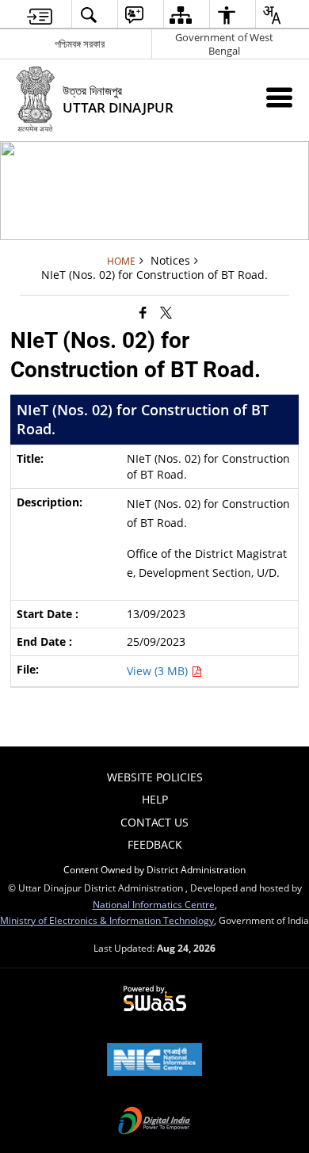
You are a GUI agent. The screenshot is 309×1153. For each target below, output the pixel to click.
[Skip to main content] (39, 14)
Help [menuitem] (155, 799)
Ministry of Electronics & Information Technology (107, 920)
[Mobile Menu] (279, 97)
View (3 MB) (159, 670)
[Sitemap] (180, 14)
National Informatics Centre (154, 904)
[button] (88, 14)
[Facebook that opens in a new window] (143, 311)
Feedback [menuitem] (155, 844)
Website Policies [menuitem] (155, 777)
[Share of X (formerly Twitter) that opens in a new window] (166, 311)
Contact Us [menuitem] (154, 822)
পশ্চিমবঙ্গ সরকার (80, 43)
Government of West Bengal (224, 44)
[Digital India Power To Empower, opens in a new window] (154, 1122)
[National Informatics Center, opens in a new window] (154, 1061)
